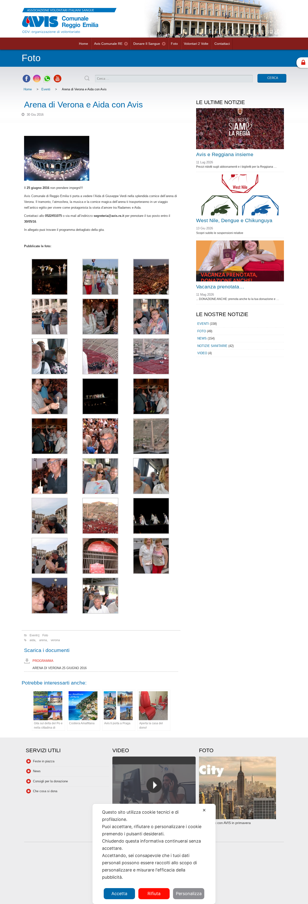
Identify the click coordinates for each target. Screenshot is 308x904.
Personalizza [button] (189, 893)
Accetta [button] (119, 893)
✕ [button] (204, 810)
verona (55, 640)
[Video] (154, 788)
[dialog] (154, 854)
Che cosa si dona (45, 791)
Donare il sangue (146, 44)
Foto (174, 44)
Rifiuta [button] (154, 893)
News (202, 338)
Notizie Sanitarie (212, 346)
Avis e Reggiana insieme (224, 154)
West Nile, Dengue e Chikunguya (234, 220)
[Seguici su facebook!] (26, 81)
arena (43, 640)
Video (202, 353)
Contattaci (222, 44)
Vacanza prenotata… (220, 286)
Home (83, 44)
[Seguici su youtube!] (57, 81)
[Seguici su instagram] (37, 81)
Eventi (45, 89)
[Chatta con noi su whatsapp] (47, 81)
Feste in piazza (43, 761)
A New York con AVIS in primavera (225, 823)
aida (32, 640)
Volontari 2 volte (196, 44)
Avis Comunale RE (108, 44)
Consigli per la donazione (50, 781)
